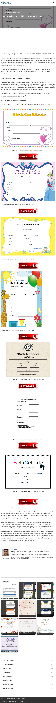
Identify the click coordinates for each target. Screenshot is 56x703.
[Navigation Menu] (53, 3)
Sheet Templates (28, 680)
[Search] (53, 576)
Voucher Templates (28, 688)
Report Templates (28, 676)
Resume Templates (28, 684)
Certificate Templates (28, 660)
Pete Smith (6, 21)
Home (4, 12)
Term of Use (4, 701)
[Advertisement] (28, 37)
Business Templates (28, 664)
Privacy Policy (12, 701)
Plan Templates (28, 668)
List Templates (28, 672)
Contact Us (20, 701)
